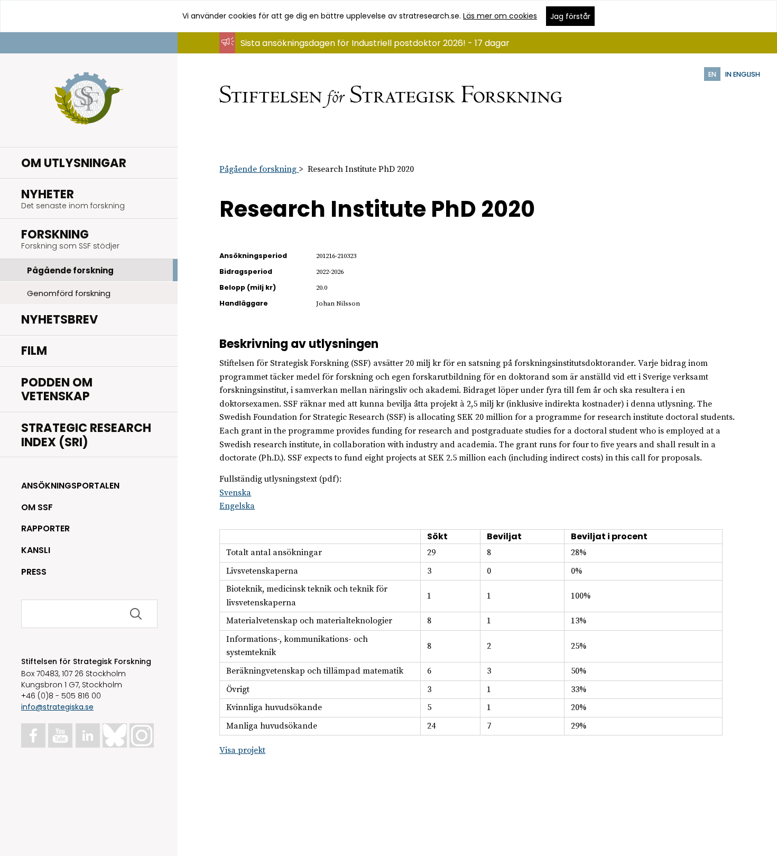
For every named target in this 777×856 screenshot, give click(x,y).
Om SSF (37, 507)
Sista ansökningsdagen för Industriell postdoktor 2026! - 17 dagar (375, 43)
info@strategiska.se (57, 707)
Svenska (235, 492)
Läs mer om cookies (500, 16)
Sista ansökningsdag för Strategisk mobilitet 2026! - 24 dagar (367, 53)
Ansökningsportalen (70, 486)
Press (34, 572)
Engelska (237, 506)
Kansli (35, 550)
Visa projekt (242, 750)
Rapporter (45, 528)
